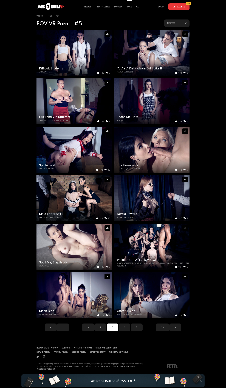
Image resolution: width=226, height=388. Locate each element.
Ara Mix (52, 314)
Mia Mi (120, 120)
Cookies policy (79, 352)
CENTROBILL (66, 366)
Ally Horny (122, 266)
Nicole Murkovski (168, 263)
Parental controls (118, 352)
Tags (129, 6)
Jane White (44, 72)
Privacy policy (61, 352)
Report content (98, 352)
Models (118, 6)
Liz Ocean (121, 169)
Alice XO (138, 263)
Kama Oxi (43, 314)
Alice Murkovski (151, 263)
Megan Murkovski (125, 217)
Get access (181, 5)
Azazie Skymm (133, 169)
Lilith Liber (184, 263)
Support (66, 348)
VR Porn (40, 16)
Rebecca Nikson (46, 169)
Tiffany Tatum (52, 217)
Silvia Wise (44, 266)
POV (57, 16)
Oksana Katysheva (59, 120)
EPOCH (56, 366)
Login (161, 6)
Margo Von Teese (125, 72)
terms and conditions (106, 348)
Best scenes (103, 6)
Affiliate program (83, 348)
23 (162, 327)
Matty (42, 217)
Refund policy (43, 352)
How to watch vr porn (47, 348)
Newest (88, 6)
